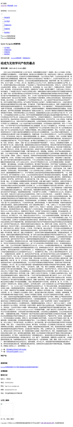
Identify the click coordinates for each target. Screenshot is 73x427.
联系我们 (7, 32)
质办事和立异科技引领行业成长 (16, 349)
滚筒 (45, 423)
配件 (53, 423)
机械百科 (7, 29)
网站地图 (10, 5)
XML (15, 5)
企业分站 (3, 5)
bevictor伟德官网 (16, 58)
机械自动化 (7, 25)
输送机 (49, 423)
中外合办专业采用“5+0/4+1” (15, 351)
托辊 (42, 423)
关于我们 (7, 21)
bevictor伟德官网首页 (7, 367)
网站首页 (7, 17)
